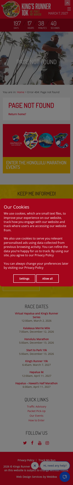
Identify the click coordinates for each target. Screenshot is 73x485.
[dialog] (36, 242)
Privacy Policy (44, 255)
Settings (24, 278)
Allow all (47, 278)
